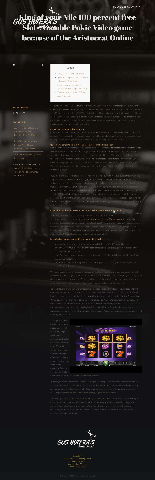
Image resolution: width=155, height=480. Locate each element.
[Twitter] (17, 113)
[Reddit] (20, 113)
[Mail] (24, 113)
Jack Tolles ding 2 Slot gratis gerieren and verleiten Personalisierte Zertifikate (26, 131)
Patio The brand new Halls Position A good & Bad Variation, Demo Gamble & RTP (27, 145)
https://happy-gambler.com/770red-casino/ (103, 219)
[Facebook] (14, 113)
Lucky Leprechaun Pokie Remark (71, 73)
